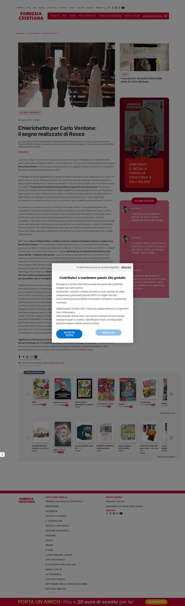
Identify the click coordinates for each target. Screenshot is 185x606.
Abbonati (126, 267)
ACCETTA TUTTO (69, 334)
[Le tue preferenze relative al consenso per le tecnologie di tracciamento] (2, 454)
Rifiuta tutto (108, 332)
